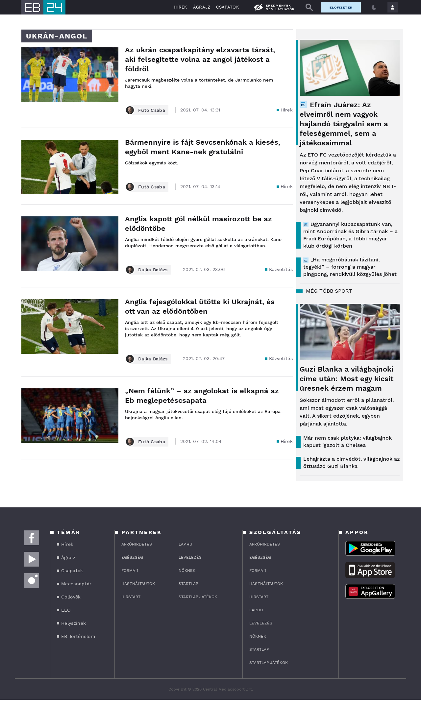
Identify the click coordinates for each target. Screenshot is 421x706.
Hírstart (130, 597)
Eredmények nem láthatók (280, 7)
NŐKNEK (187, 570)
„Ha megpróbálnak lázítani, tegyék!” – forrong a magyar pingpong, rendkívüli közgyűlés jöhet (350, 266)
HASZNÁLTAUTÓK (138, 583)
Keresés (309, 7)
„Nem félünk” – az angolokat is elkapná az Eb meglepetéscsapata (202, 395)
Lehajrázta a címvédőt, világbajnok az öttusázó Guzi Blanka (351, 462)
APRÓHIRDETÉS (136, 544)
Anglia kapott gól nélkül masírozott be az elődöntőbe (198, 223)
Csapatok (227, 7)
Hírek (180, 7)
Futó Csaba (151, 110)
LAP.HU (185, 544)
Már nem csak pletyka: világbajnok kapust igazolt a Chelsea (347, 441)
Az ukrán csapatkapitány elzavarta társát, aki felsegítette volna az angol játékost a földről (200, 59)
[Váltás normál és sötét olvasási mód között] (374, 7)
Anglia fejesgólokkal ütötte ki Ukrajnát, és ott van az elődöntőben (200, 306)
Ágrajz (201, 7)
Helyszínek (73, 623)
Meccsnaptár (76, 583)
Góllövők (71, 596)
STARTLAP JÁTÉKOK (198, 597)
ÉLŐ (65, 610)
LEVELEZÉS (190, 557)
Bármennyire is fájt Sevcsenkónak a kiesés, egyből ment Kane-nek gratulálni (202, 147)
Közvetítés (281, 269)
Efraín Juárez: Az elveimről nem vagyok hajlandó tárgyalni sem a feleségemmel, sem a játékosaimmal (344, 124)
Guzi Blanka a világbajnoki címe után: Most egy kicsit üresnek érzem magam (346, 378)
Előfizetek (341, 7)
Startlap (188, 583)
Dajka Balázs (153, 269)
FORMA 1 (129, 570)
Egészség (132, 557)
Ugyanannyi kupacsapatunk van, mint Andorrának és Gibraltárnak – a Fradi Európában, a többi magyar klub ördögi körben (350, 235)
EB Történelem (78, 636)
